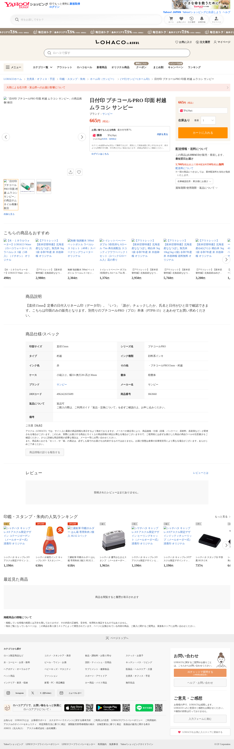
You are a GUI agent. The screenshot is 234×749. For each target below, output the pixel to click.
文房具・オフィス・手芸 (41, 79)
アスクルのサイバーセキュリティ (20, 724)
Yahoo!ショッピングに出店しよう (201, 12)
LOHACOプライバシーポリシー (127, 720)
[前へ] (6, 137)
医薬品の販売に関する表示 (137, 724)
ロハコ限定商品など (13, 655)
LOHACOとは (22, 720)
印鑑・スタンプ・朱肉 (72, 79)
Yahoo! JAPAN (172, 12)
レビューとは (200, 472)
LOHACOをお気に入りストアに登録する (202, 732)
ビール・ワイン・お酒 (55, 662)
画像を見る (9, 214)
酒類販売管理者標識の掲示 (81, 724)
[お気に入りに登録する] (79, 172)
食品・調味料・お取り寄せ (98, 655)
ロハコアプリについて (36, 709)
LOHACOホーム (13, 79)
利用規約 (102, 744)
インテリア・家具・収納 (16, 683)
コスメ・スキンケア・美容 (57, 655)
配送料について (184, 168)
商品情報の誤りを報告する (44, 452)
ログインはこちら (100, 154)
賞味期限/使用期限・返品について (195, 187)
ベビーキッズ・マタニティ (57, 669)
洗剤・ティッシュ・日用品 (98, 662)
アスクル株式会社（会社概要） (42, 728)
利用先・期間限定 (109, 139)
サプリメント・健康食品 (97, 669)
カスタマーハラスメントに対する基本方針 (70, 720)
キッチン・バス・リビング (139, 662)
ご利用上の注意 (101, 720)
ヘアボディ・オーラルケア (17, 669)
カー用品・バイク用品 (96, 683)
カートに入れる (203, 132)
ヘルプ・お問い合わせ (200, 682)
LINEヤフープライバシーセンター (78, 744)
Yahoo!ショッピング (13, 744)
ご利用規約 (150, 720)
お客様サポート (39, 720)
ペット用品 (9, 676)
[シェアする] (70, 172)
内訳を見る (162, 134)
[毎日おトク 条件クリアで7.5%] (117, 31)
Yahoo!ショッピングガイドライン (136, 744)
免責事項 (113, 744)
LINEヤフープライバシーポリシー (42, 744)
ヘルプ (226, 12)
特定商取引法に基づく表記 (52, 724)
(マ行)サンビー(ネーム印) (135, 79)
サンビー (107, 113)
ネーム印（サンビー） (103, 79)
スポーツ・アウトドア (96, 676)
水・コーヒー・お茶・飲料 (17, 662)
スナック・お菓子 (134, 655)
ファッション (51, 676)
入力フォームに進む (200, 718)
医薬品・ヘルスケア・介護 (139, 669)
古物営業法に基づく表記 (109, 724)
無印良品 (130, 683)
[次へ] (82, 137)
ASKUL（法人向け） (14, 728)
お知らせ (8, 720)
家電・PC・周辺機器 (54, 683)
